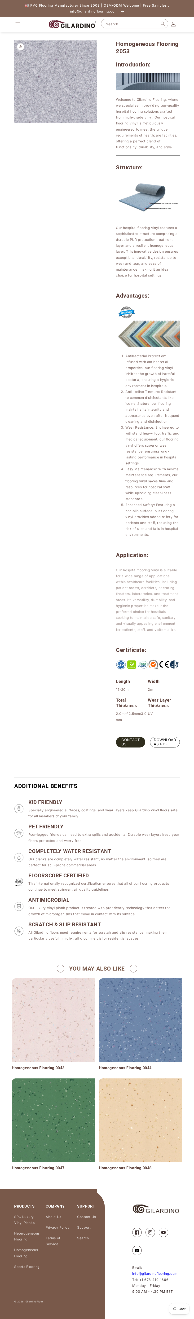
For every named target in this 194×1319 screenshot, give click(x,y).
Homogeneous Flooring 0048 (125, 1168)
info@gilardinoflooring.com (154, 1273)
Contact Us (86, 1217)
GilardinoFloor (34, 1301)
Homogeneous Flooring (26, 1253)
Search (83, 1238)
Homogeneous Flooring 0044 (125, 1068)
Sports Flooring (27, 1267)
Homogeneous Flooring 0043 (38, 1068)
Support (84, 1227)
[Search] (163, 23)
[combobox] (134, 23)
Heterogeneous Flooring (27, 1236)
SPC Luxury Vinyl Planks (24, 1220)
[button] (18, 24)
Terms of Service (53, 1241)
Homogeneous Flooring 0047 (38, 1168)
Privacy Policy (57, 1227)
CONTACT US (130, 742)
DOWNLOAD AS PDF (165, 742)
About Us (53, 1217)
